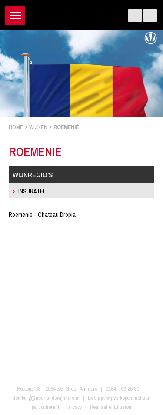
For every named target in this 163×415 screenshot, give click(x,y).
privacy (74, 407)
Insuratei (31, 191)
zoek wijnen (155, 210)
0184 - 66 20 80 (122, 388)
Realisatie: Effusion (110, 407)
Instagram (150, 15)
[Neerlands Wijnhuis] (81, 13)
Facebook (135, 15)
